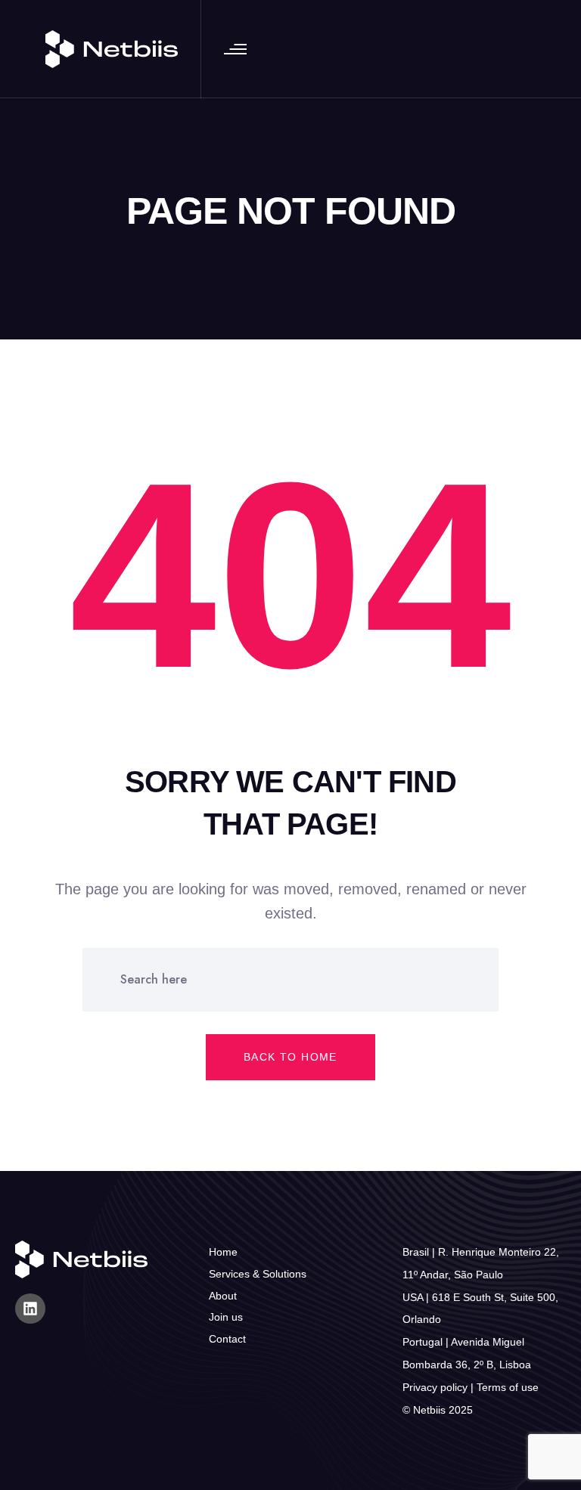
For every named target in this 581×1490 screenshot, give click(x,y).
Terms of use (508, 1387)
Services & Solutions (257, 1274)
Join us (226, 1317)
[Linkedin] (30, 1308)
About (223, 1296)
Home (223, 1252)
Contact (227, 1339)
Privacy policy (435, 1387)
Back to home (290, 1057)
